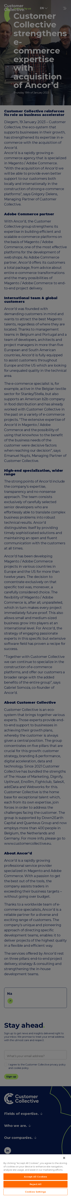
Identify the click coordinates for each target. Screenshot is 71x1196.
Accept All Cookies (35, 1176)
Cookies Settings (35, 1191)
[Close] (64, 1158)
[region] (35, 1175)
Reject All (35, 1184)
